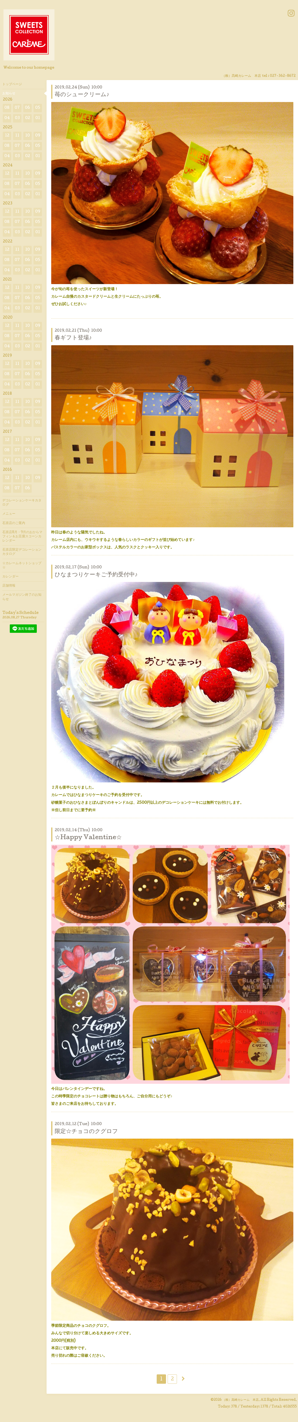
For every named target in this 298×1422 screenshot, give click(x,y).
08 (7, 108)
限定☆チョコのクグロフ (86, 1132)
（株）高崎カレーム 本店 (240, 1400)
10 (27, 136)
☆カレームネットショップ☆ (21, 566)
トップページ (12, 84)
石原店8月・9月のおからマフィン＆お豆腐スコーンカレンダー (22, 537)
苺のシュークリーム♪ (82, 95)
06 (27, 108)
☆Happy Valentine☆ (88, 838)
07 (17, 108)
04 (7, 118)
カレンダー (10, 577)
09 (37, 136)
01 (37, 118)
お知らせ (8, 93)
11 (17, 136)
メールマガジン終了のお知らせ (21, 597)
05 (37, 108)
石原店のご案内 (13, 523)
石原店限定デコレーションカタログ (21, 552)
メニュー (8, 514)
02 (27, 118)
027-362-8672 (283, 76)
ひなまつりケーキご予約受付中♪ (96, 575)
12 (7, 136)
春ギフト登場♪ (73, 338)
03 (17, 118)
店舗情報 (8, 586)
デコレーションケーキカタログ (21, 503)
